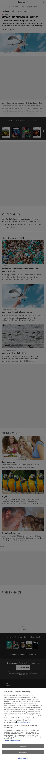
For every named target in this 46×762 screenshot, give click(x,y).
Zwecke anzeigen (23, 758)
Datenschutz (20, 722)
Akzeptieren (23, 746)
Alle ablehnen (23, 752)
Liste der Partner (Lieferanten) (12, 740)
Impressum (27, 722)
